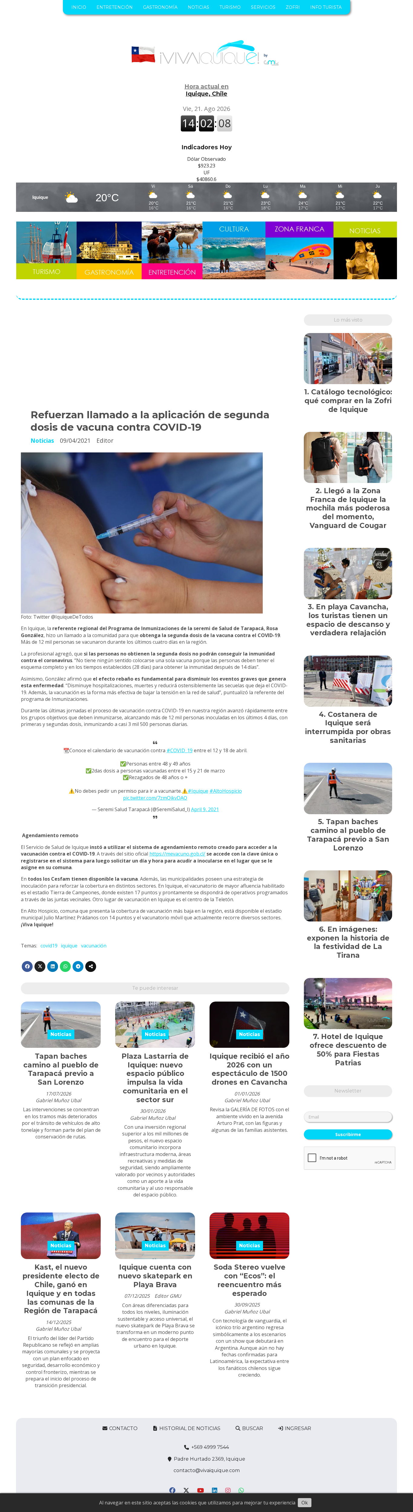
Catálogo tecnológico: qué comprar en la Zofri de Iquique (348, 401)
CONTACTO (123, 1428)
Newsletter (348, 1091)
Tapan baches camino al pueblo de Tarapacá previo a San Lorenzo (61, 1069)
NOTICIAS (198, 7)
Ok (304, 1502)
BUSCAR (252, 1428)
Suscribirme (348, 1134)
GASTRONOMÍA (160, 7)
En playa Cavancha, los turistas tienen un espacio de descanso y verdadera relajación (348, 620)
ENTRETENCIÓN (114, 7)
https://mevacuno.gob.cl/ (177, 853)
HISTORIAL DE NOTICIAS (189, 1428)
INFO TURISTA (326, 7)
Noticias (42, 440)
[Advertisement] (155, 356)
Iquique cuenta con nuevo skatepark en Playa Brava (155, 1276)
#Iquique (198, 791)
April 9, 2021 (205, 809)
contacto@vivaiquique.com (207, 1470)
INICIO (78, 7)
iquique (69, 945)
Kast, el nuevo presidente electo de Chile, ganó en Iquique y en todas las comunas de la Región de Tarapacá (60, 1289)
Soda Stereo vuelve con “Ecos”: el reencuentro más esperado (249, 1280)
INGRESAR (297, 1428)
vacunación (93, 945)
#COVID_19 (180, 750)
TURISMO (230, 7)
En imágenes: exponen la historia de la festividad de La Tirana (348, 942)
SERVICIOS (263, 7)
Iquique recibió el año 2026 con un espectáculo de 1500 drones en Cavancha (249, 1069)
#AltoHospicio (226, 791)
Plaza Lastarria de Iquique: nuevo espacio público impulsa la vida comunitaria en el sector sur (155, 1078)
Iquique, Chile (206, 90)
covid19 (49, 945)
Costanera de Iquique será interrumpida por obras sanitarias (348, 727)
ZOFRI (293, 7)
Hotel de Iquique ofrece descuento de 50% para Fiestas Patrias (348, 1049)
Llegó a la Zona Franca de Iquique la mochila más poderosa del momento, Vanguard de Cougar (348, 508)
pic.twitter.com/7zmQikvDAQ (155, 798)
